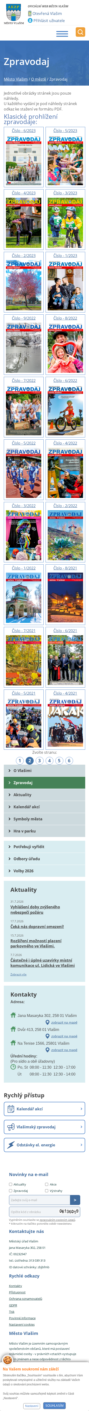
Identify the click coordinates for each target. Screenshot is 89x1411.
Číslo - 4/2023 (24, 193)
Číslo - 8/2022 (65, 318)
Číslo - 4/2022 (65, 443)
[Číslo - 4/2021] (65, 722)
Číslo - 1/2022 (24, 568)
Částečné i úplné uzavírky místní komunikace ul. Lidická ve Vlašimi (42, 963)
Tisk (11, 1312)
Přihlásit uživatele (49, 20)
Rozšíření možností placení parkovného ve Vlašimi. (35, 943)
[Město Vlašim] (14, 14)
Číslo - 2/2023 (24, 255)
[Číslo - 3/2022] (23, 535)
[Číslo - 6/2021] (65, 659)
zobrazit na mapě (64, 1022)
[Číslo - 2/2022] (65, 535)
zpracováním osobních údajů (57, 1220)
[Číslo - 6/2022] (65, 410)
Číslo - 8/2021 (65, 568)
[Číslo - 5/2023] (65, 159)
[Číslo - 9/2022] (23, 347)
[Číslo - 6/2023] (23, 159)
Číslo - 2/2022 (65, 505)
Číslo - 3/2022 (24, 505)
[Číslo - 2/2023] (23, 284)
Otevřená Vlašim (47, 13)
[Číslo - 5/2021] (23, 722)
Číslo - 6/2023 (24, 130)
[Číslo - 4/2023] (23, 222)
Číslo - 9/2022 (24, 318)
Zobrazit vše (18, 974)
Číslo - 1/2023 (65, 255)
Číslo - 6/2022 (65, 380)
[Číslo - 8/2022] (65, 347)
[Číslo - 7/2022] (23, 410)
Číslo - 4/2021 (65, 693)
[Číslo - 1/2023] (65, 284)
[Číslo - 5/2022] (23, 472)
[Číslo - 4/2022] (65, 472)
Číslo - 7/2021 (24, 630)
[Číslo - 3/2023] (65, 222)
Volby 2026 (23, 870)
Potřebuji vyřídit (29, 846)
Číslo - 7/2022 (24, 380)
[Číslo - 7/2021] (23, 659)
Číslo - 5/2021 (24, 693)
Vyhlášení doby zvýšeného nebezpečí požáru (35, 909)
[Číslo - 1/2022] (23, 597)
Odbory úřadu (27, 858)
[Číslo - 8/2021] (65, 597)
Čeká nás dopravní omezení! (37, 926)
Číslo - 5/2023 (65, 130)
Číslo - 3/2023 (65, 193)
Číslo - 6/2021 (65, 630)
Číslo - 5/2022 (24, 443)
